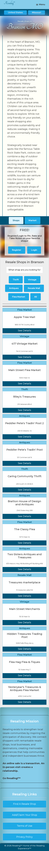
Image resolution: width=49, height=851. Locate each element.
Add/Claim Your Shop (24, 815)
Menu (42, 4)
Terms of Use (24, 825)
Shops (16, 220)
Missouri (36, 12)
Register (16, 250)
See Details (24, 330)
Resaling (9, 3)
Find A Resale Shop (24, 804)
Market (32, 220)
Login (34, 250)
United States (15, 12)
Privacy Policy (24, 836)
